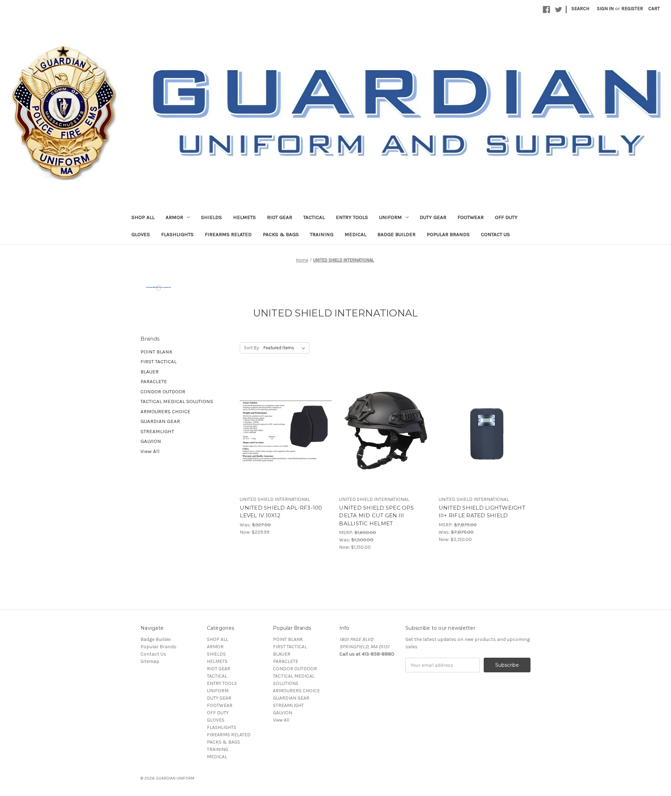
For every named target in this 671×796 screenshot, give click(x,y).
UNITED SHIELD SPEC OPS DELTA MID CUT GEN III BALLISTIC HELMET (376, 515)
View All (150, 451)
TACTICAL (314, 217)
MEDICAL (355, 234)
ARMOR (174, 217)
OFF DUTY (506, 217)
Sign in (605, 9)
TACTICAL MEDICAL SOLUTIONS (176, 401)
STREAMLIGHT (157, 431)
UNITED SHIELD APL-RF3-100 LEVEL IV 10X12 (281, 511)
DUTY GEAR (433, 217)
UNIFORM (390, 217)
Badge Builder (396, 234)
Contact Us (495, 234)
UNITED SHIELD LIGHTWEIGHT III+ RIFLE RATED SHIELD (482, 511)
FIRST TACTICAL (158, 361)
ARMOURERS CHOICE (165, 411)
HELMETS (244, 217)
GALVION (150, 441)
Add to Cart (286, 431)
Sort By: (252, 347)
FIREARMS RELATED (228, 234)
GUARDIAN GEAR (160, 421)
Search (580, 9)
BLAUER (149, 371)
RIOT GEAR (279, 217)
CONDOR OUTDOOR (162, 391)
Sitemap (149, 661)
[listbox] (285, 348)
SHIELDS (211, 217)
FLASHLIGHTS (177, 234)
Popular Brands (448, 234)
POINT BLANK (156, 352)
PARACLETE (153, 381)
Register (632, 9)
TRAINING (321, 234)
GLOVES (140, 234)
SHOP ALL (142, 217)
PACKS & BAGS (281, 234)
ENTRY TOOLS (352, 217)
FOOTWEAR (470, 217)
